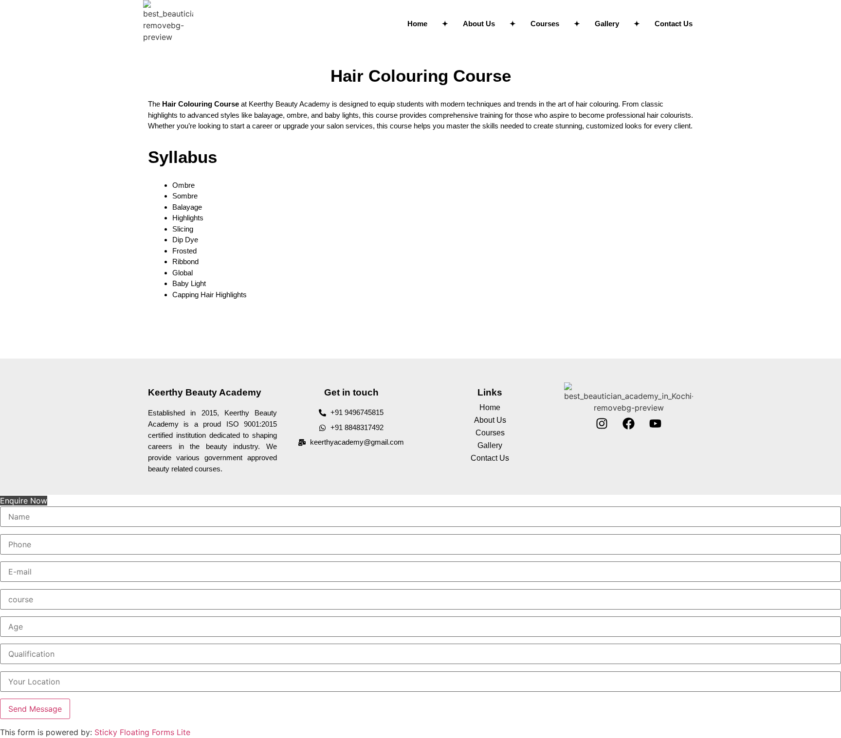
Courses (544, 23)
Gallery (607, 23)
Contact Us (674, 23)
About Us (479, 23)
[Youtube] (655, 423)
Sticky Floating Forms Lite (142, 732)
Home (417, 23)
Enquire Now (23, 500)
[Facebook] (629, 423)
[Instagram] (602, 423)
